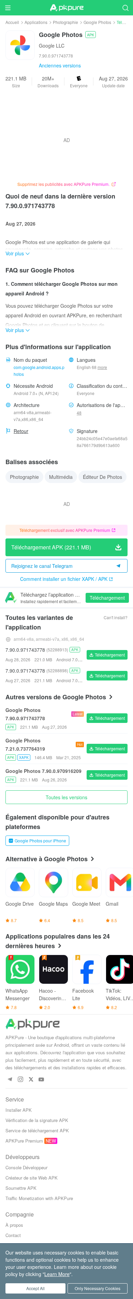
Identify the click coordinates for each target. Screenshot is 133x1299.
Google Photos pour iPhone (40, 840)
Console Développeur (26, 1167)
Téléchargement (107, 597)
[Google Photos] (20, 44)
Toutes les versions (66, 797)
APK (90, 34)
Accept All (35, 1288)
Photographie (65, 22)
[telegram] (9, 1079)
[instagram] (20, 1079)
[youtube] (41, 1079)
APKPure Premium (24, 1140)
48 (79, 413)
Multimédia (61, 476)
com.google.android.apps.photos (39, 370)
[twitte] (31, 1079)
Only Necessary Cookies (97, 1288)
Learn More (57, 1274)
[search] (125, 7)
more (102, 367)
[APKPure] (66, 8)
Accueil (12, 22)
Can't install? (116, 617)
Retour (21, 431)
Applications (36, 22)
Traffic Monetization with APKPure (39, 1198)
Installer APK (18, 1110)
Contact (13, 1235)
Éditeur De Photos (102, 476)
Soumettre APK (20, 1188)
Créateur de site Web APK (31, 1177)
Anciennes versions (60, 65)
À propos (14, 1225)
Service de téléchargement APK (37, 1130)
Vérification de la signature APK (36, 1120)
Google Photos (97, 22)
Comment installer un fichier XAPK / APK (63, 578)
